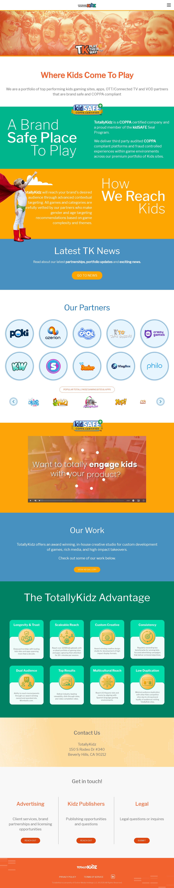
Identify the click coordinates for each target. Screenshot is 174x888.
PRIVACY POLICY (67, 877)
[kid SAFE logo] (87, 114)
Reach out (30, 840)
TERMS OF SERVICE (93, 877)
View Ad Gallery (87, 569)
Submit (142, 840)
